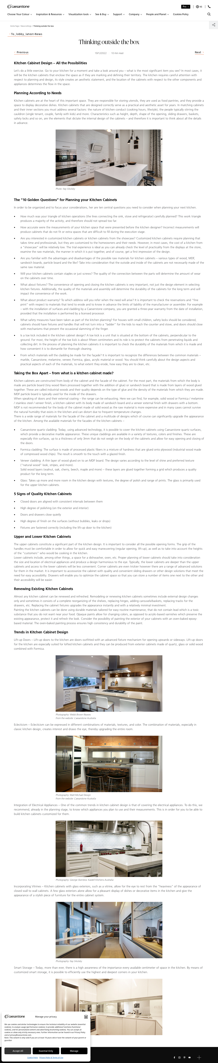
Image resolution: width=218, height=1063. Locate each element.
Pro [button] (184, 6)
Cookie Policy (32, 1057)
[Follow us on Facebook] (174, 1057)
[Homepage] (18, 6)
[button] (86, 1016)
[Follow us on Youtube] (189, 1057)
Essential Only (46, 1051)
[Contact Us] (209, 6)
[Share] (213, 24)
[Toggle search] (209, 14)
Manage (74, 1051)
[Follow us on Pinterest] (184, 1057)
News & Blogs (26, 26)
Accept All (18, 1051)
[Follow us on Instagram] (179, 1057)
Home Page (14, 26)
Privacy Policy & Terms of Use (51, 1057)
